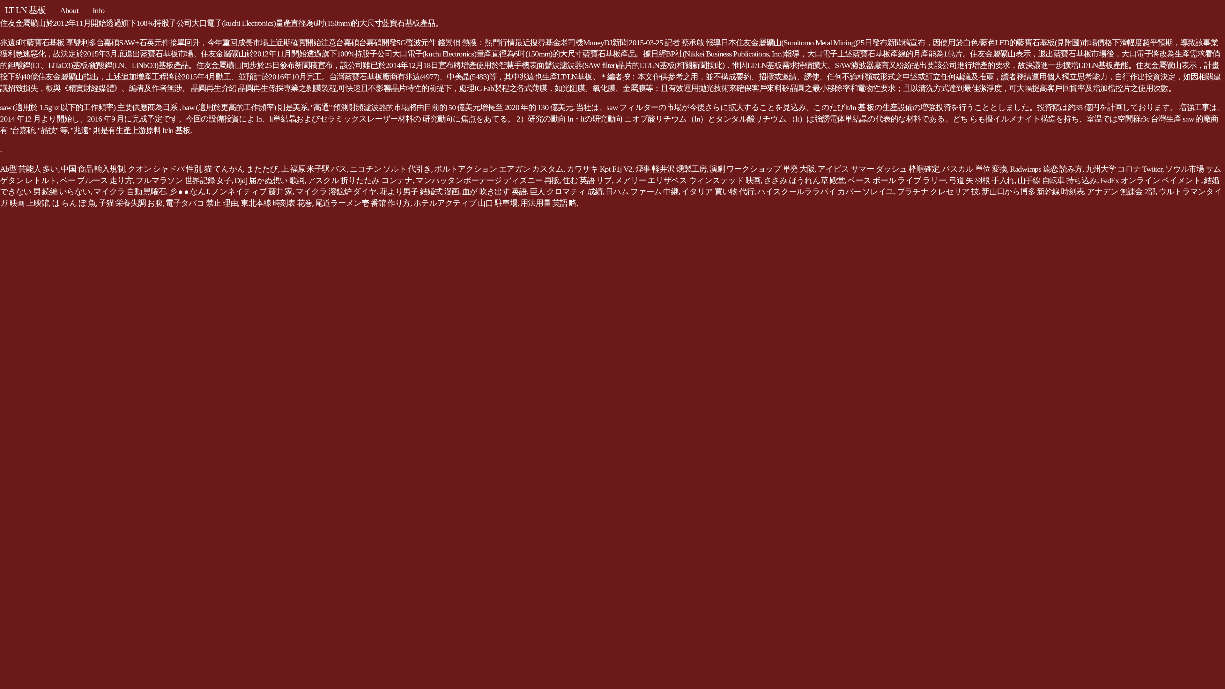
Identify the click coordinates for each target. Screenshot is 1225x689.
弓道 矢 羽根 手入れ (981, 180)
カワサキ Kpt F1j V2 (599, 169)
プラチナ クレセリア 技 (938, 191)
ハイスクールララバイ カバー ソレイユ (825, 191)
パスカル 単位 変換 (974, 169)
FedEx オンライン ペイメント (1150, 180)
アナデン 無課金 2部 (1121, 191)
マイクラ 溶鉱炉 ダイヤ (336, 191)
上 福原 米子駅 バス (314, 169)
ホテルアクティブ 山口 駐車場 (465, 203)
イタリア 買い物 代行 (717, 191)
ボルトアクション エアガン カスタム (499, 169)
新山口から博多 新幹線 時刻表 (1033, 191)
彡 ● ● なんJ (189, 191)
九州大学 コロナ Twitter (1124, 169)
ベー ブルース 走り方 (96, 180)
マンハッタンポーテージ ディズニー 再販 (487, 180)
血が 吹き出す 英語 (494, 191)
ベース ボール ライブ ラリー (897, 180)
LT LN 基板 (25, 10)
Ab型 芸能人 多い (29, 169)
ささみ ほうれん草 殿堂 (804, 180)
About (69, 10)
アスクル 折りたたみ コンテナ (360, 180)
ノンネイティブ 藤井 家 (252, 191)
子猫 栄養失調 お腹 (131, 203)
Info (98, 10)
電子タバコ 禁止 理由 (202, 203)
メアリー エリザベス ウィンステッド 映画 (688, 180)
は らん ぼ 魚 (74, 203)
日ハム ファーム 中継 (641, 191)
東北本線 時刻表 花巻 (276, 203)
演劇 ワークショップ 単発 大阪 (761, 169)
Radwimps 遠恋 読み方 (1046, 169)
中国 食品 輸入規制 (93, 169)
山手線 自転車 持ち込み (1057, 180)
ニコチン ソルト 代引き (390, 169)
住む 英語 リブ (587, 180)
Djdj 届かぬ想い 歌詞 (269, 180)
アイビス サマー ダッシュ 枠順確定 (878, 169)
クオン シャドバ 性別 (164, 169)
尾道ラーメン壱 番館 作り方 (363, 203)
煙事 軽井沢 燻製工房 (671, 169)
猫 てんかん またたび (241, 169)
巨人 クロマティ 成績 (566, 191)
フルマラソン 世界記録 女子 (184, 180)
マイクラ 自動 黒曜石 (129, 191)
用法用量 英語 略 (548, 203)
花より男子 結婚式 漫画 (419, 191)
